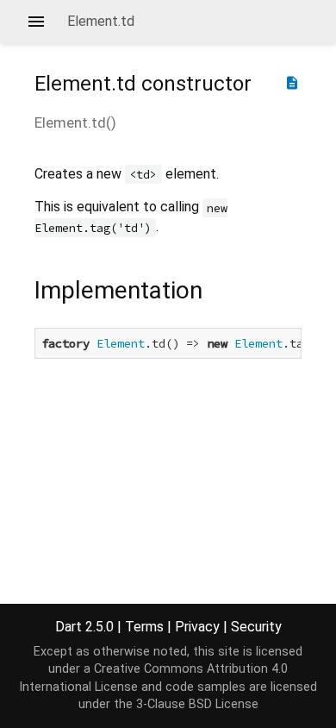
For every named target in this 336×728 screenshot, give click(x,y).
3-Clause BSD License (197, 704)
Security (256, 626)
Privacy (197, 626)
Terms (144, 626)
